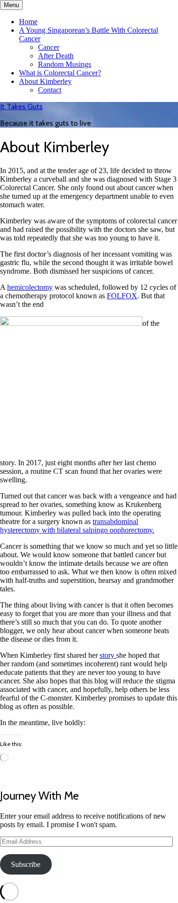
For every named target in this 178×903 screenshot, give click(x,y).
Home (28, 22)
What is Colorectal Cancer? (60, 73)
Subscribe (25, 864)
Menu (11, 5)
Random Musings (64, 64)
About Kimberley (45, 81)
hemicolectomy (30, 287)
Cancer (48, 47)
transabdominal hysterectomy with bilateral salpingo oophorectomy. (77, 525)
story (108, 655)
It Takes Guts (21, 106)
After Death (56, 56)
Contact (49, 90)
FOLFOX (122, 296)
